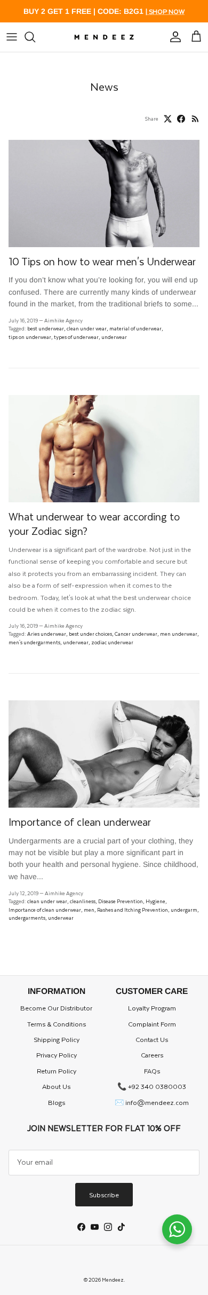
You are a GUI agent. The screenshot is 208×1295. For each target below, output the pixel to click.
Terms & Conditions (56, 1023)
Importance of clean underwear (81, 822)
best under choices (90, 633)
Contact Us (151, 1039)
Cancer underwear (136, 633)
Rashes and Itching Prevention (132, 909)
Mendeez (113, 1279)
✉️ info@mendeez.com (152, 1102)
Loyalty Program (152, 1007)
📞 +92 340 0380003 (151, 1086)
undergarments (27, 917)
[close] (11, 37)
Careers (152, 1054)
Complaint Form (152, 1023)
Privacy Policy (56, 1054)
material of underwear (135, 328)
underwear (114, 337)
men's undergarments (34, 642)
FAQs (152, 1070)
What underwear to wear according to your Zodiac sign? (94, 523)
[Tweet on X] (168, 119)
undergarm (184, 909)
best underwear (45, 328)
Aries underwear (46, 633)
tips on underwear (30, 337)
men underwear (178, 633)
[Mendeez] (104, 37)
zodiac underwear (112, 642)
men (89, 909)
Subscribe (104, 1194)
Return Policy (56, 1070)
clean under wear (87, 328)
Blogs (56, 1102)
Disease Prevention (120, 901)
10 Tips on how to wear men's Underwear (102, 261)
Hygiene (155, 901)
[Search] (35, 37)
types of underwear (76, 337)
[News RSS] (195, 119)
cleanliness (82, 901)
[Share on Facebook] (181, 119)
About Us (56, 1086)
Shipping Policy (56, 1039)
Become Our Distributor (56, 1007)
